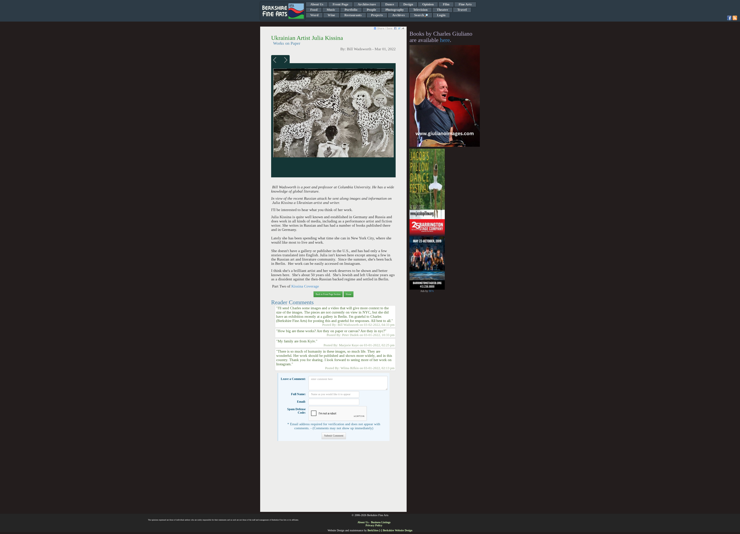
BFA (431, 291)
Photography (394, 10)
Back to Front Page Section (328, 294)
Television (420, 10)
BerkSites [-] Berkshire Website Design (389, 530)
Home (348, 294)
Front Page (340, 4)
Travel (462, 10)
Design (408, 4)
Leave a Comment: (293, 379)
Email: (301, 401)
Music (331, 10)
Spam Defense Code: (296, 410)
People (371, 10)
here (445, 40)
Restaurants (353, 15)
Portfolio (351, 10)
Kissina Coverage (305, 286)
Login (441, 15)
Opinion (428, 4)
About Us (316, 4)
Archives (398, 15)
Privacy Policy (374, 525)
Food (313, 10)
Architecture (367, 4)
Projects (377, 15)
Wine (331, 15)
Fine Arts (465, 4)
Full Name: (298, 394)
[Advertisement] (333, 478)
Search (419, 15)
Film (446, 4)
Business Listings (380, 522)
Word (314, 15)
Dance (389, 4)
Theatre (442, 10)
